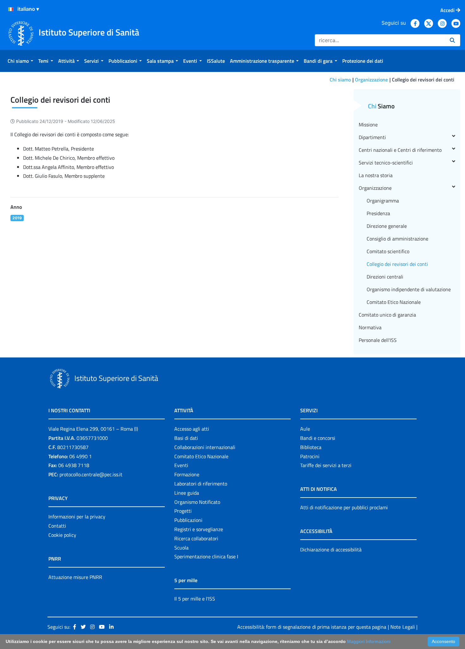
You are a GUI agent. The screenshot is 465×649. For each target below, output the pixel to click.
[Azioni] (11, 9)
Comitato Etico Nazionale (394, 302)
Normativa (370, 327)
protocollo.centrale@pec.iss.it (90, 474)
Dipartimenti (372, 137)
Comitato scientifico (388, 251)
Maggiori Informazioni (368, 641)
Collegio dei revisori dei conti (397, 264)
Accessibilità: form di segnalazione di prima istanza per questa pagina (311, 627)
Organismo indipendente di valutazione (409, 289)
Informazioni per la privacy (76, 516)
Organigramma (383, 200)
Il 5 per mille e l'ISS (194, 598)
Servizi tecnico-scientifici (386, 162)
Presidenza (378, 213)
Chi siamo (340, 79)
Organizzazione (371, 79)
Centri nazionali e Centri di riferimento (400, 150)
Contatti (57, 526)
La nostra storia (376, 175)
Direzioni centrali (385, 276)
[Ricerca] (452, 40)
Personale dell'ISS (378, 340)
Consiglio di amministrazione (397, 238)
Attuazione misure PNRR (75, 577)
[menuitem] (20, 61)
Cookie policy (62, 535)
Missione (368, 124)
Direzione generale (387, 226)
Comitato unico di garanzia (387, 314)
